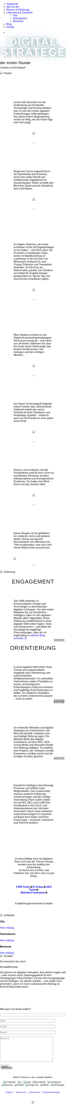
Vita (15, 15)
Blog (9, 24)
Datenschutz (34, 1092)
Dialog (10, 27)
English (9, 1092)
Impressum (21, 1092)
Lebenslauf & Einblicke (19, 12)
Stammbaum (20, 18)
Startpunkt (12, 4)
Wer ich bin (12, 6)
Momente (18, 21)
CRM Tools (22, 886)
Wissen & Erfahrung (17, 9)
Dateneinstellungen (51, 1092)
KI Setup (38, 886)
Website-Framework (33, 892)
